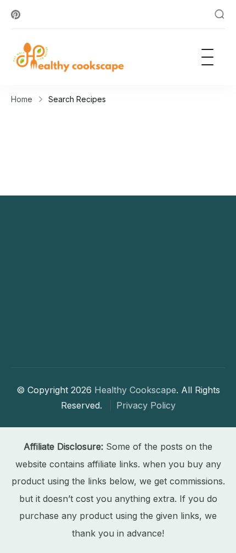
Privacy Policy (146, 405)
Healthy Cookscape (135, 389)
